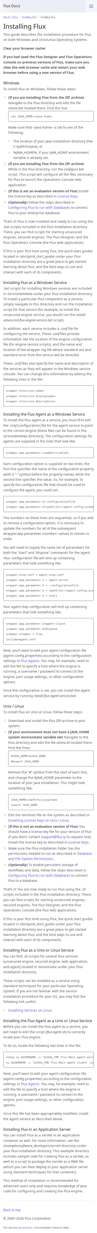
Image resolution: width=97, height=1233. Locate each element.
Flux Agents (30, 660)
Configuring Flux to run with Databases (39, 207)
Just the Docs (25, 1227)
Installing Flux (29, 17)
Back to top (12, 1210)
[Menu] (91, 6)
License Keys (68, 196)
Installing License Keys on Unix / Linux (38, 820)
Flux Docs (11, 5)
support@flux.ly (53, 837)
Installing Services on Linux (30, 1010)
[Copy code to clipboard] (90, 115)
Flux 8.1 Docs (10, 17)
